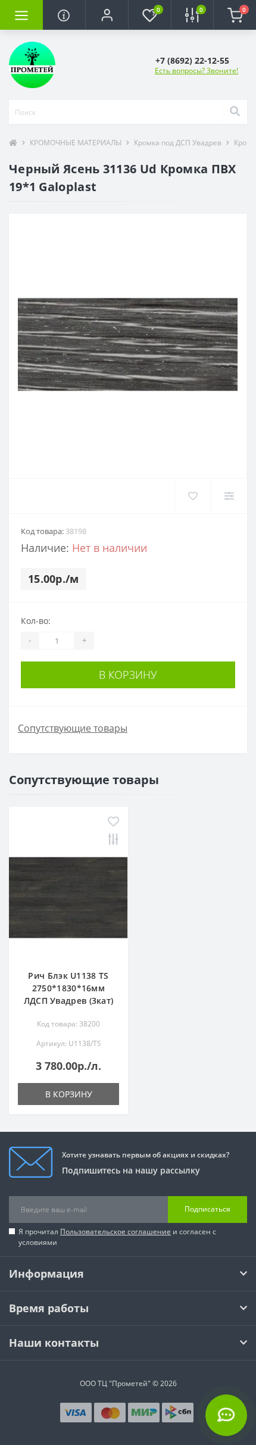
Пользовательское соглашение (115, 1231)
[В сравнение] (113, 840)
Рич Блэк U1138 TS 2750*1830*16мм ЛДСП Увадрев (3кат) (69, 988)
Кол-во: (36, 620)
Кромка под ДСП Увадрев (177, 143)
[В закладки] (113, 822)
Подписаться (207, 1209)
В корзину (128, 674)
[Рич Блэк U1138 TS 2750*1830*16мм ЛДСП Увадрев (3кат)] (68, 897)
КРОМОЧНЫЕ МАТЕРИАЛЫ (75, 143)
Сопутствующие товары (72, 728)
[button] (106, 15)
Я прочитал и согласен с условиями (117, 1236)
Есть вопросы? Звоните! (196, 70)
